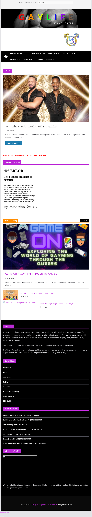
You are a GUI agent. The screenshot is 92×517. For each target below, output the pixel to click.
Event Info (52, 54)
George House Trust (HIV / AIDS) (15, 415)
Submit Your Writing (11, 391)
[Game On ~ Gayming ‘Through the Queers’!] (46, 247)
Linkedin (6, 387)
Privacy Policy (8, 396)
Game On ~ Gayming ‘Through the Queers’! (31, 273)
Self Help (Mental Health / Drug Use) (17, 420)
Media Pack (73, 485)
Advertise (28, 59)
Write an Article (71, 54)
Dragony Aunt (36, 54)
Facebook (6, 372)
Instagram (7, 377)
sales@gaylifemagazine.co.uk (17, 488)
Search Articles (17, 54)
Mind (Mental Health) (11, 434)
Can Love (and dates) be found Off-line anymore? (38, 293)
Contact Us (7, 368)
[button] (25, 53)
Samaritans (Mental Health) (13, 425)
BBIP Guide (7, 401)
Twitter (6, 382)
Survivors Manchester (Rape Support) (17, 429)
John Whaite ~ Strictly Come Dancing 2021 (31, 126)
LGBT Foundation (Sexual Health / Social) (18, 444)
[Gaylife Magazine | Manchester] (46, 10)
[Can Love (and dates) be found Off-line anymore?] (10, 295)
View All (85, 220)
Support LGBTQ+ (45, 59)
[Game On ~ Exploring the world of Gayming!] (20, 305)
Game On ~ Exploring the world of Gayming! (56, 304)
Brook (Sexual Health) (11, 439)
